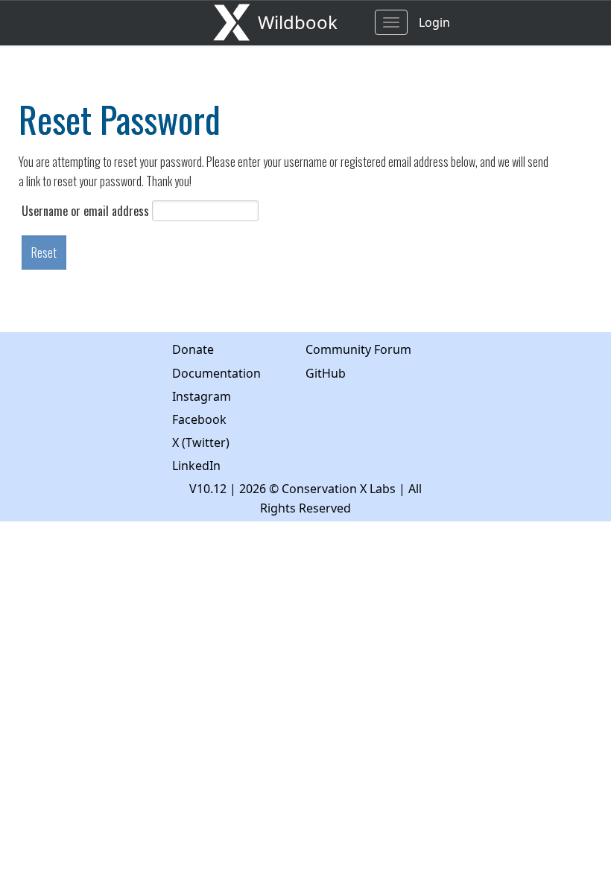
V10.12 (208, 488)
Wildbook (298, 22)
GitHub (326, 373)
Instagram (201, 396)
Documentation (216, 373)
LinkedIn (196, 465)
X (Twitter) (200, 442)
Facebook (199, 419)
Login (434, 22)
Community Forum (358, 349)
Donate (193, 349)
